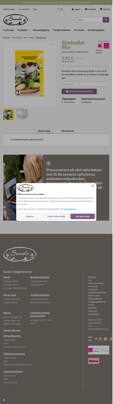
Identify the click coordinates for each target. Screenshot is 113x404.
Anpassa (30, 216)
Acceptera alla (82, 216)
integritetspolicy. (70, 209)
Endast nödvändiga (56, 216)
